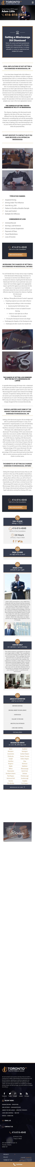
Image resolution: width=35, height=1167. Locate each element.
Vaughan (24, 781)
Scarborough (24, 778)
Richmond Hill (11, 778)
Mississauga (24, 768)
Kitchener (24, 763)
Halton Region (25, 759)
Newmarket (10, 771)
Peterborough (25, 776)
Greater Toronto (24, 756)
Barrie (10, 749)
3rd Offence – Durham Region (11, 1107)
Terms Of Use (7, 1160)
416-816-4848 (15, 15)
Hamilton (10, 761)
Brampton (10, 751)
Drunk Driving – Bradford (10, 1104)
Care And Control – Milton (10, 1113)
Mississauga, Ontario (9, 440)
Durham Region (24, 754)
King (24, 761)
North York (25, 771)
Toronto (10, 781)
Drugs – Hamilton (7, 1115)
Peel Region (10, 776)
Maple (10, 766)
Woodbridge (10, 783)
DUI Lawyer (19, 51)
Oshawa (24, 773)
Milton (10, 768)
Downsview (10, 754)
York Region (24, 783)
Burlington (25, 751)
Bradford (24, 749)
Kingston (10, 763)
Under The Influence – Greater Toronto (14, 1110)
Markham (24, 766)
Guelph (11, 759)
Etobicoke (11, 756)
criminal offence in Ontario (25, 78)
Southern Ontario (10, 773)
